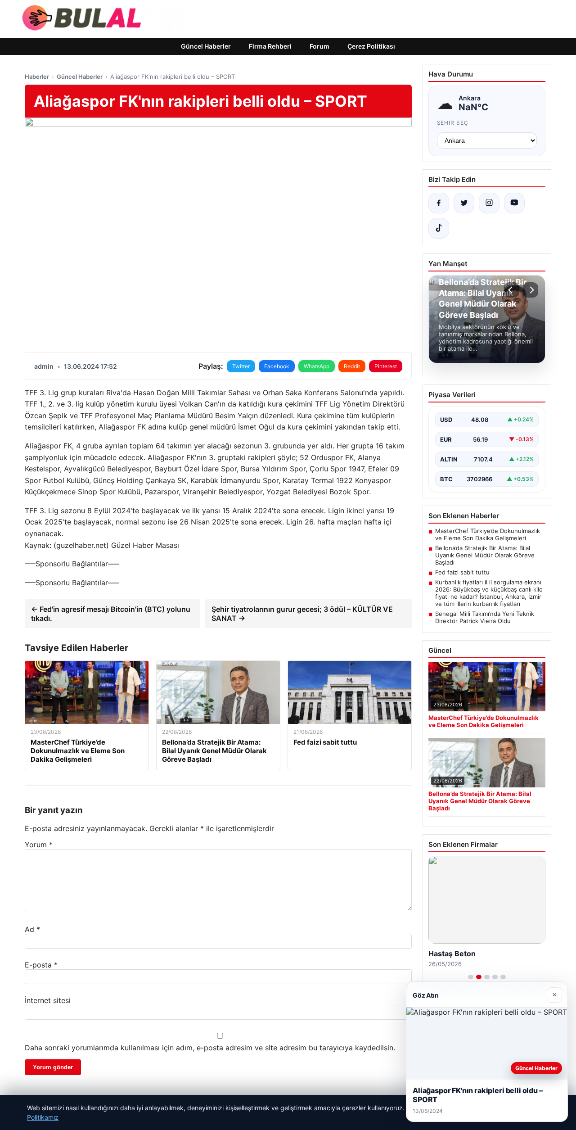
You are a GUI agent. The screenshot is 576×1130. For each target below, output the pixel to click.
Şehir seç (453, 122)
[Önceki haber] (511, 290)
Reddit (352, 366)
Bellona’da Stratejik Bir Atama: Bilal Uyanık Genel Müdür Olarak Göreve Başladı (485, 555)
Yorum (39, 844)
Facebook (276, 366)
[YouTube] (514, 203)
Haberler (37, 76)
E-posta (41, 964)
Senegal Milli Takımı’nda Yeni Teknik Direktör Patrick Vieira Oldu (484, 617)
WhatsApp (316, 366)
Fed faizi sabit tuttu (462, 572)
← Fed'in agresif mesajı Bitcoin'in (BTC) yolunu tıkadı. (110, 614)
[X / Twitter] (464, 203)
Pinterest (385, 366)
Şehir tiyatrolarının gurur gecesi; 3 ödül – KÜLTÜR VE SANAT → (302, 614)
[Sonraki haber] (530, 290)
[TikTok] (438, 228)
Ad (32, 929)
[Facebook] (438, 203)
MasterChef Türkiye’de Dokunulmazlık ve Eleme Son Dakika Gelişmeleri (487, 534)
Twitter (241, 366)
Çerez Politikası (371, 46)
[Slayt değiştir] (470, 977)
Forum (319, 46)
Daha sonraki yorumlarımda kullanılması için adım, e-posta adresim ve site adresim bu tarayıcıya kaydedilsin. (210, 1047)
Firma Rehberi (270, 46)
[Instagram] (489, 203)
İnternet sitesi (48, 1000)
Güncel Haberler (206, 46)
